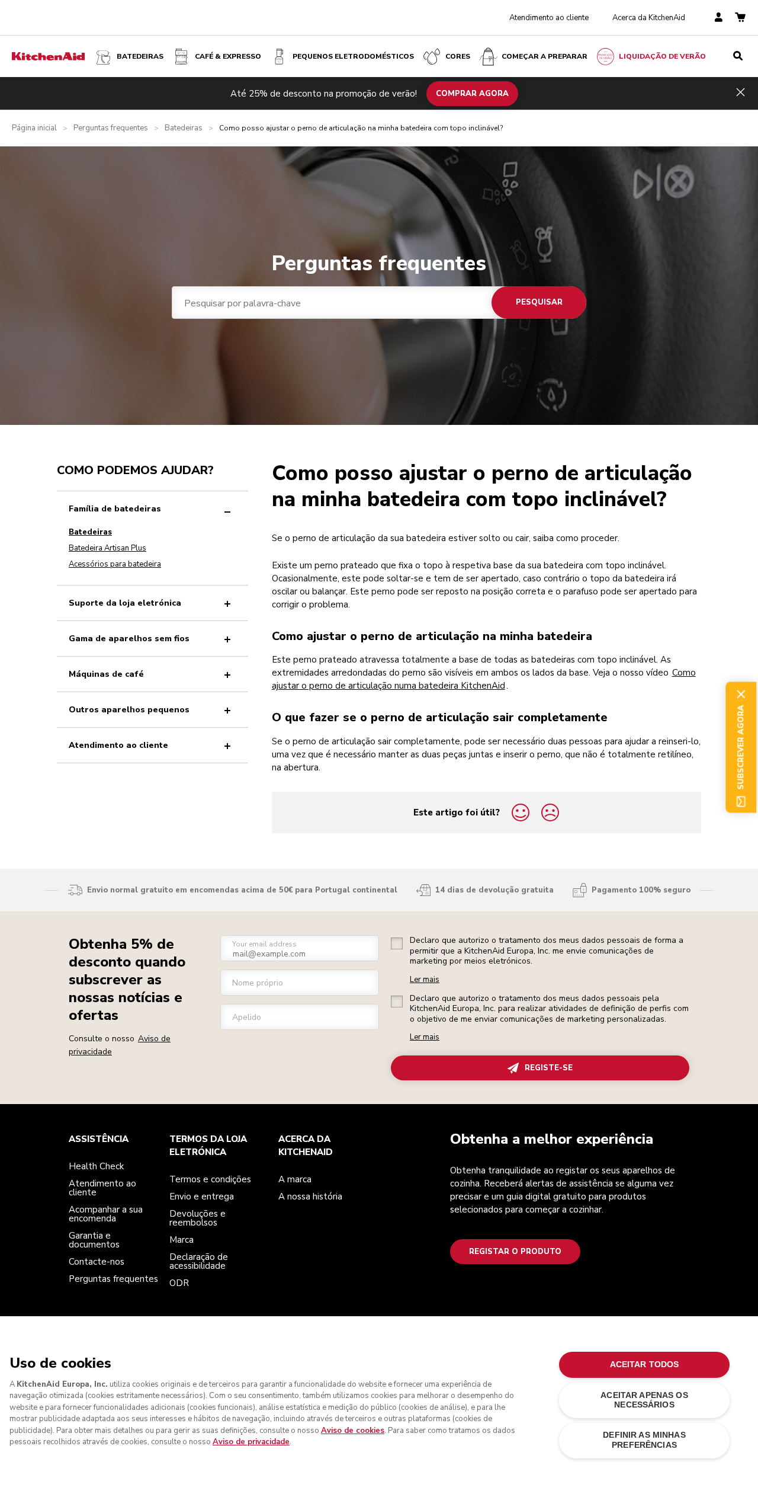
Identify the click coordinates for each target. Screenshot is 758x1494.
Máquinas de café (106, 674)
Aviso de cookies (352, 1430)
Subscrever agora (740, 747)
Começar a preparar (544, 56)
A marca (294, 1179)
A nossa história (310, 1196)
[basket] (740, 18)
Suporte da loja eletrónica (125, 603)
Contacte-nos (96, 1262)
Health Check (96, 1166)
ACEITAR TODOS (644, 1364)
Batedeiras (140, 56)
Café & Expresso (228, 56)
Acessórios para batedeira (115, 564)
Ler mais (424, 980)
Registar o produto (515, 1251)
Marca (181, 1240)
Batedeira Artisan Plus (107, 548)
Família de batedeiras (115, 508)
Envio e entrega (201, 1196)
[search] (738, 56)
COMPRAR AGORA (472, 93)
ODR (179, 1283)
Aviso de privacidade (251, 1442)
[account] (718, 18)
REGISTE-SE (549, 1068)
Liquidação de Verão (662, 56)
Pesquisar (539, 302)
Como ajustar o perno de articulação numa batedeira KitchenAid (484, 679)
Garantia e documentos (94, 1240)
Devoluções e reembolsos (197, 1218)
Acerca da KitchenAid (648, 18)
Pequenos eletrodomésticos (353, 56)
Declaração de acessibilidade (198, 1261)
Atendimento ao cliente (549, 18)
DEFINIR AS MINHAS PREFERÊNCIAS (644, 1440)
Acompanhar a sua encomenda (106, 1214)
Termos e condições (210, 1179)
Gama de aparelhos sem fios (129, 638)
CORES (457, 56)
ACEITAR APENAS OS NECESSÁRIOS (644, 1400)
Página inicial (34, 128)
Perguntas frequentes (110, 128)
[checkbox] (397, 943)
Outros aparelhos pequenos (129, 709)
